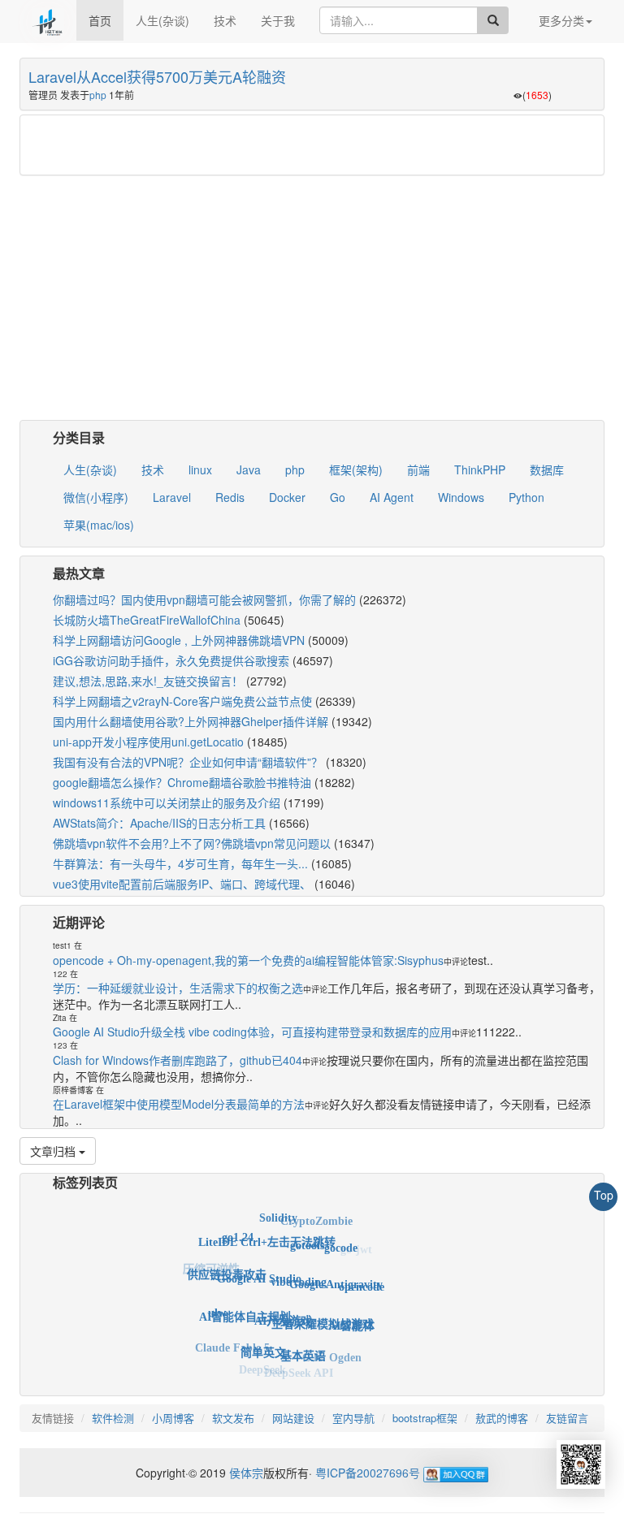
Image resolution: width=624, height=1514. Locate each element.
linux (200, 469)
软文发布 (233, 1417)
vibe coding (299, 1269)
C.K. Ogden (332, 1353)
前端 (418, 469)
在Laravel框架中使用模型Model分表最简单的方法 (179, 1104)
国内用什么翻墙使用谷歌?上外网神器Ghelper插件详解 (190, 721)
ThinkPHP (479, 469)
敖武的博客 (501, 1417)
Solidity (278, 1214)
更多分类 (561, 20)
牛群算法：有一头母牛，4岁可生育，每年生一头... (180, 863)
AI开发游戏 (283, 1307)
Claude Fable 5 (232, 1343)
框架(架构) (356, 469)
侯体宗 (244, 1472)
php (97, 95)
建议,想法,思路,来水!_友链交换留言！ (148, 681)
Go (337, 497)
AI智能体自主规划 (245, 1306)
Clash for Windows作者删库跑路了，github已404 (177, 1060)
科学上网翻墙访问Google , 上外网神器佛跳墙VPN (179, 640)
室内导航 (353, 1417)
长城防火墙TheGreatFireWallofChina (146, 620)
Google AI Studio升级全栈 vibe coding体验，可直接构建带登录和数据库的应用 (252, 1031)
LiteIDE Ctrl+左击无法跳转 (267, 1232)
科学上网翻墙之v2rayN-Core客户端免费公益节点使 (182, 701)
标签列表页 (85, 1182)
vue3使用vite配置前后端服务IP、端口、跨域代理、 (182, 884)
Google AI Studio (259, 1266)
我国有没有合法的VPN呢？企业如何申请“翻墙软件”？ (188, 762)
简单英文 (263, 1343)
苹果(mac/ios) (98, 525)
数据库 (547, 469)
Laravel (172, 497)
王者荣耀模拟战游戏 (322, 1312)
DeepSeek (262, 1367)
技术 (225, 20)
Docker (287, 497)
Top (603, 1195)
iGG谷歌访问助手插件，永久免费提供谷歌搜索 (171, 660)
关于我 (278, 20)
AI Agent (392, 497)
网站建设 (293, 1417)
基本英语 (303, 1346)
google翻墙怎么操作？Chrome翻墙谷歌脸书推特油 (182, 782)
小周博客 (173, 1417)
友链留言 (567, 1417)
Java (248, 469)
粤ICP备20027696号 (367, 1472)
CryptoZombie (316, 1218)
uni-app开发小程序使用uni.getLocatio (148, 741)
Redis (230, 497)
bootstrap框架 (424, 1417)
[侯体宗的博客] (48, 20)
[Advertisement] (312, 145)
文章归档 (54, 1151)
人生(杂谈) (162, 20)
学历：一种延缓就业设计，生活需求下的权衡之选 (178, 988)
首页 (100, 20)
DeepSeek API (298, 1371)
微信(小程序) (95, 497)
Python (526, 497)
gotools (307, 1236)
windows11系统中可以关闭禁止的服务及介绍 (166, 802)
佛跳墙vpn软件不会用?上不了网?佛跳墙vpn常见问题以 (192, 843)
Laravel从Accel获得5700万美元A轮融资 (157, 76)
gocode (341, 1241)
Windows (461, 497)
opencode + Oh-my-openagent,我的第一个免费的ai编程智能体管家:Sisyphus (248, 960)
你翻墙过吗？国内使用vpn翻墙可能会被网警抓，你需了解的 (204, 599)
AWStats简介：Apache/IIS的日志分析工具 (159, 823)
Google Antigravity (336, 1274)
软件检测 (113, 1417)
